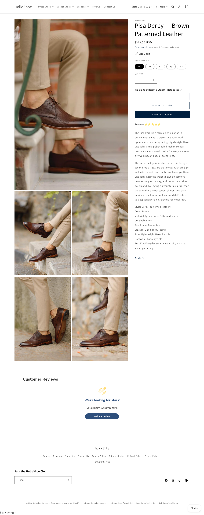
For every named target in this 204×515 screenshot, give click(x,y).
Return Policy (99, 456)
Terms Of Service (102, 461)
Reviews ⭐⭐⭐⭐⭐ (148, 124)
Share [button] (141, 258)
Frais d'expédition (143, 47)
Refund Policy (134, 456)
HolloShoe (37, 503)
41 (150, 66)
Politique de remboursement (94, 503)
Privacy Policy (151, 456)
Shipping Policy (116, 456)
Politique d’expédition (168, 503)
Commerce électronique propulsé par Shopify (60, 503)
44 (181, 66)
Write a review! (102, 416)
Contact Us (83, 456)
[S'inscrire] (68, 480)
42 (160, 66)
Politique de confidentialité (121, 503)
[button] (45, 6)
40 (139, 66)
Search (46, 456)
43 (171, 66)
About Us (70, 456)
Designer (57, 456)
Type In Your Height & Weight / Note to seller (158, 89)
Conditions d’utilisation (146, 503)
